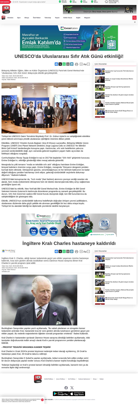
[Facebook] (66, 388)
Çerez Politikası (60, 379)
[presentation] (53, 2)
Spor (19, 17)
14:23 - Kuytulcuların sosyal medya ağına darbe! (29, 2)
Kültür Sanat (67, 17)
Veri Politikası (71, 379)
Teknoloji (48, 17)
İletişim (102, 379)
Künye (95, 379)
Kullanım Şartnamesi (84, 379)
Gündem (10, 17)
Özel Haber (37, 17)
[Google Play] (61, 393)
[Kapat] (42, 399)
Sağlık (78, 17)
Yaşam (57, 17)
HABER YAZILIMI (48, 399)
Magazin (87, 17)
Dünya (27, 17)
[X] (72, 388)
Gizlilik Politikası (48, 379)
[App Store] (77, 393)
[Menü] (134, 22)
